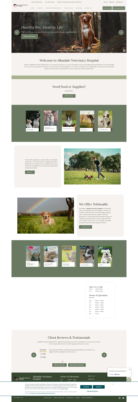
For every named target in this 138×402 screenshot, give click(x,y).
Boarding (79, 8)
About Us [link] (29, 172)
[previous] (16, 32)
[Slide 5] (68, 361)
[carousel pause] (124, 51)
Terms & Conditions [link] (59, 397)
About (33, 8)
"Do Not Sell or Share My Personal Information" (42, 393)
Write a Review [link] (59, 365)
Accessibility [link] (70, 397)
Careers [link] (106, 2)
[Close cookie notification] (113, 384)
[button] (129, 380)
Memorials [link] (111, 2)
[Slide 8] (72, 361)
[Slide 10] (75, 361)
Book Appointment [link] (118, 8)
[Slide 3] (72, 50)
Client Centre (68, 8)
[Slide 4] (78, 50)
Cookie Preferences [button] (87, 397)
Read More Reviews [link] (77, 365)
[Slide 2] (65, 50)
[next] (121, 32)
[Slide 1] (59, 50)
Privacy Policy (64, 388)
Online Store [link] (107, 8)
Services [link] (91, 379)
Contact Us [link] (88, 8)
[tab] (92, 298)
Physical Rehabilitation (53, 8)
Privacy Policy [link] (48, 397)
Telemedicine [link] (119, 2)
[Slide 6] (69, 361)
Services (40, 8)
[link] (21, 5)
